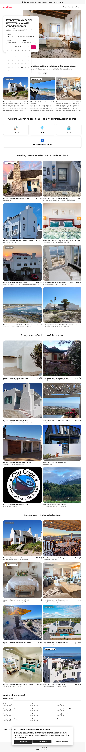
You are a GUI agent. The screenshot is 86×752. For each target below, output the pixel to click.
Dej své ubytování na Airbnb (71, 7)
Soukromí (38, 749)
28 (22, 67)
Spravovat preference (61, 741)
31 (8, 70)
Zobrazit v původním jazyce (55, 2)
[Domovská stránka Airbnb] (7, 7)
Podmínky (45, 749)
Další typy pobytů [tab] (8, 698)
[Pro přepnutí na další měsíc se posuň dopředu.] (28, 46)
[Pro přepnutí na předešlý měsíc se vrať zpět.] (9, 46)
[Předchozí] (39, 73)
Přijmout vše (23, 741)
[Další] (45, 73)
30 (28, 67)
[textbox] (13, 42)
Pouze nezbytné (42, 741)
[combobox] (21, 36)
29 (25, 67)
